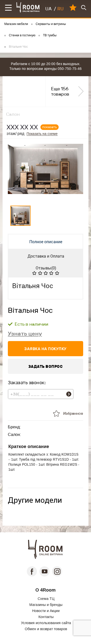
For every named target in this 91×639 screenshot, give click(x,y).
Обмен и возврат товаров (46, 629)
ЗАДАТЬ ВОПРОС (45, 366)
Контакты (46, 617)
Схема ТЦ (46, 599)
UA (48, 9)
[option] (45, 171)
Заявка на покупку (45, 348)
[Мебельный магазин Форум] (28, 7)
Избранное (73, 413)
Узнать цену (25, 333)
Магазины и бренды (45, 605)
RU (60, 9)
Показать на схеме (42, 134)
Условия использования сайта (46, 623)
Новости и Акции (46, 611)
